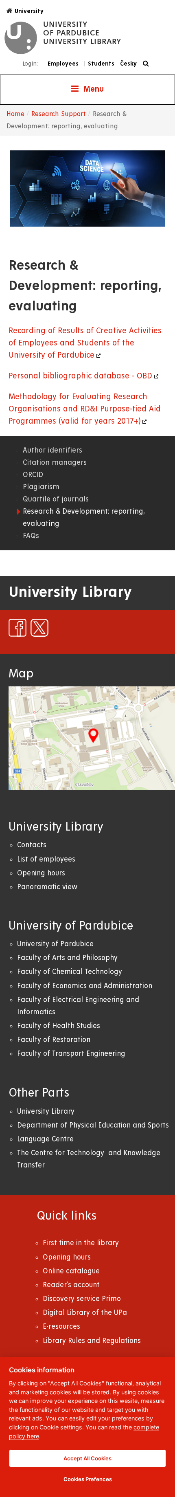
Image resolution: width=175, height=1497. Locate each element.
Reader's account (71, 1285)
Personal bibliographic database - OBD (80, 376)
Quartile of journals (56, 499)
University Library (45, 1111)
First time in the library (81, 1243)
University (29, 11)
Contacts (31, 845)
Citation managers (55, 462)
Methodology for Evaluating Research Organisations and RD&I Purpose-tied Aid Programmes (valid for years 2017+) (85, 409)
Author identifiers (52, 450)
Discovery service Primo (82, 1299)
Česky (128, 63)
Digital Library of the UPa (85, 1313)
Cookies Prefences (87, 1479)
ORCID (33, 475)
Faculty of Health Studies (58, 1026)
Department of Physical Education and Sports (93, 1125)
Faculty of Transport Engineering (71, 1053)
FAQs (31, 536)
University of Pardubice (55, 944)
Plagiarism (41, 487)
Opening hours (41, 873)
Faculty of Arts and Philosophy (67, 958)
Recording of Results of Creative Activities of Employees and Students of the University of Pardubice (85, 343)
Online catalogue (71, 1271)
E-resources (61, 1326)
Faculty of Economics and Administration (84, 986)
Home (15, 114)
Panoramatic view (47, 887)
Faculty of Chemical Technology (69, 972)
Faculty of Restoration (53, 1040)
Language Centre (45, 1139)
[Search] (148, 63)
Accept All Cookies (87, 1458)
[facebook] (17, 628)
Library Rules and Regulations (92, 1341)
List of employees (46, 859)
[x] (39, 628)
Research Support (58, 114)
